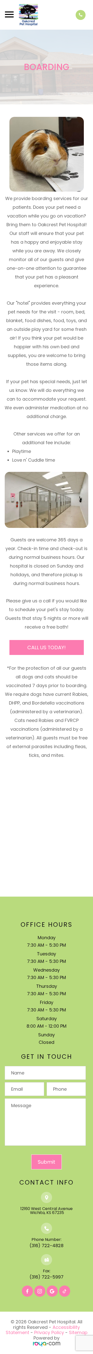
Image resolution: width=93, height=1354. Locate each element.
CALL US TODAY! (46, 647)
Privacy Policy (49, 1332)
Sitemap (78, 1332)
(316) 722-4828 (46, 1245)
